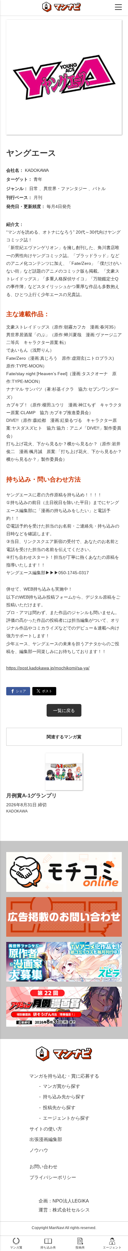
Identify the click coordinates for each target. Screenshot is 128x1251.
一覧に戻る (64, 710)
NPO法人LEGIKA (71, 1200)
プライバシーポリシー (53, 1177)
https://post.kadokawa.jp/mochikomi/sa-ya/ (47, 667)
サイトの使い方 (46, 1128)
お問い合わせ (43, 1166)
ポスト (47, 691)
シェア (21, 691)
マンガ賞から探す (61, 1086)
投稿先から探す (59, 1107)
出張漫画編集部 (46, 1139)
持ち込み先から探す (64, 1096)
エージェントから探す (66, 1118)
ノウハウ (39, 1150)
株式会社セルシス (71, 1209)
